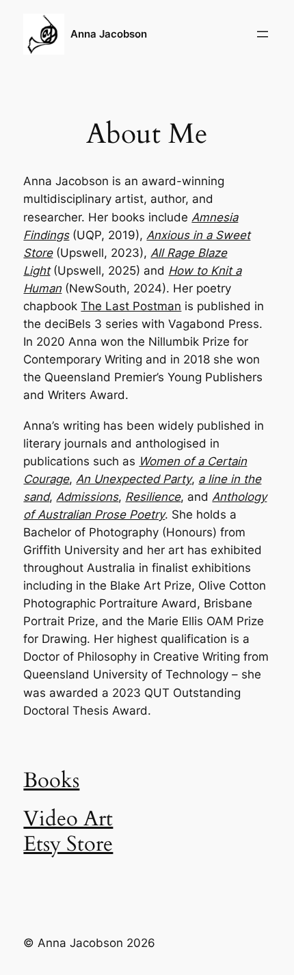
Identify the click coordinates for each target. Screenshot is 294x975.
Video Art (68, 819)
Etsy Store (68, 844)
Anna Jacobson (108, 34)
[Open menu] (262, 34)
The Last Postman (131, 306)
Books (51, 781)
